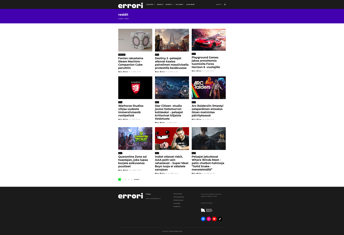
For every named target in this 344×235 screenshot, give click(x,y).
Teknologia (122, 54)
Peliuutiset (149, 4)
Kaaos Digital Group (176, 231)
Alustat (218, 4)
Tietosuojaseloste (178, 197)
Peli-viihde (179, 4)
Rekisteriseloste (178, 200)
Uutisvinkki (176, 203)
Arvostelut (160, 4)
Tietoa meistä (190, 4)
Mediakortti (177, 206)
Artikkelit (169, 4)
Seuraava (136, 179)
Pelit (157, 54)
